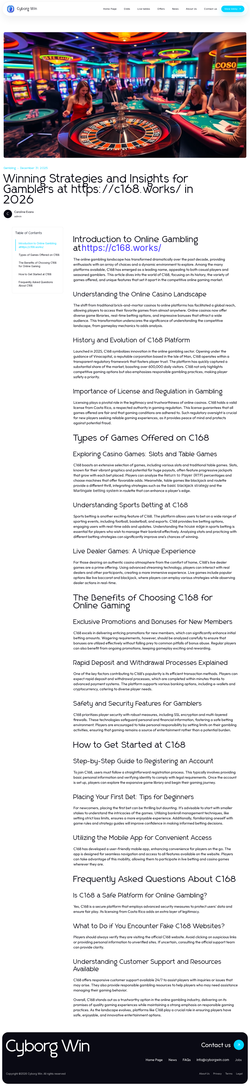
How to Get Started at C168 (35, 274)
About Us (204, 1073)
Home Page (154, 1060)
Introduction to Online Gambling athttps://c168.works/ (37, 245)
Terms (228, 1073)
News (173, 1060)
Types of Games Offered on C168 (39, 254)
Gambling (10, 168)
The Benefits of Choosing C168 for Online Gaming (38, 264)
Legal (239, 1073)
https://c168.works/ (121, 247)
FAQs (187, 1060)
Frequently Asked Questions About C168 (36, 284)
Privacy (217, 1073)
